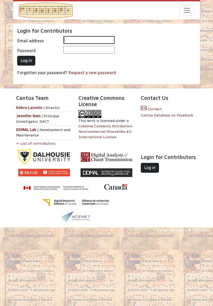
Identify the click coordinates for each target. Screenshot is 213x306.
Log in (26, 60)
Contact (154, 109)
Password (26, 50)
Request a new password (92, 72)
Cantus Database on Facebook (167, 115)
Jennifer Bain (29, 116)
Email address (30, 40)
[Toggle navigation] (187, 10)
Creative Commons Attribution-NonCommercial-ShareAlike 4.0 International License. (106, 131)
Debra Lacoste (29, 108)
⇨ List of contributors (35, 143)
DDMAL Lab (26, 130)
